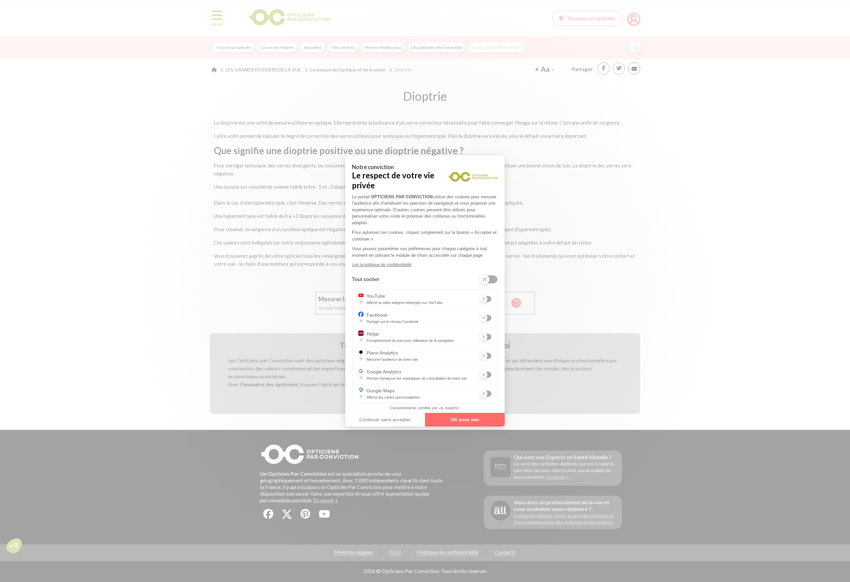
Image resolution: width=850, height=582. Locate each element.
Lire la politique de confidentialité (382, 264)
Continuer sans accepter (385, 419)
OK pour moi (465, 419)
